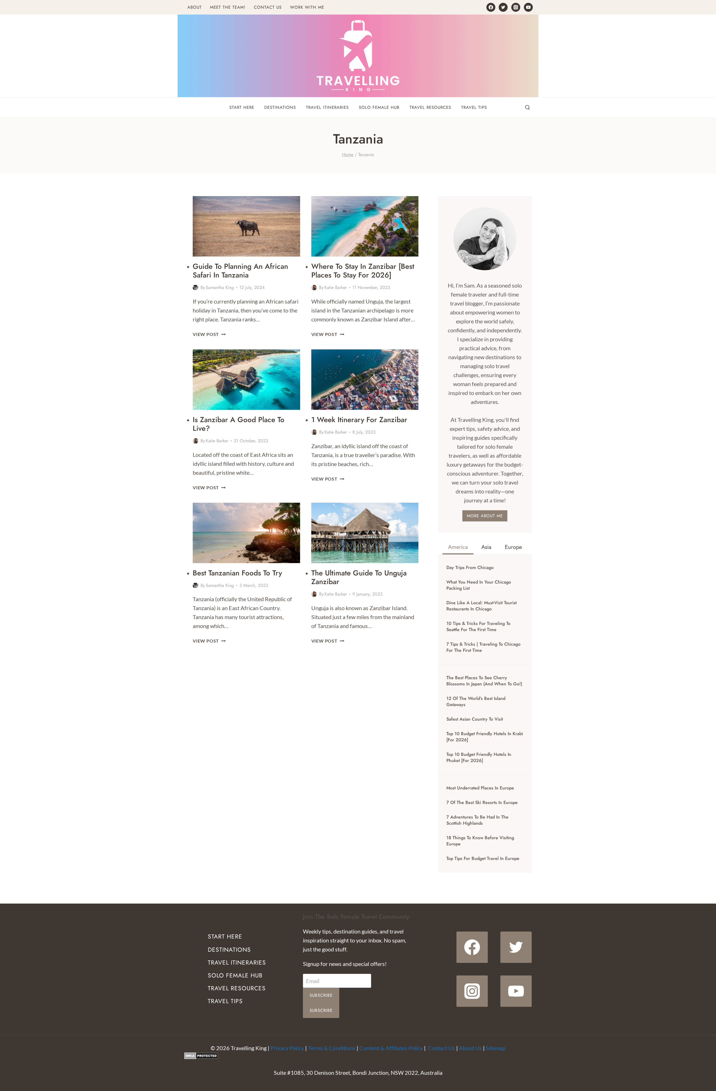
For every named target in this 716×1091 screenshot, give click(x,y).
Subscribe (321, 995)
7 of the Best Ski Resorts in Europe (482, 803)
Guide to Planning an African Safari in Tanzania (240, 270)
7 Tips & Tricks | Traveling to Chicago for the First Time (483, 647)
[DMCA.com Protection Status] (358, 1055)
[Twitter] (503, 7)
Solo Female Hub (379, 107)
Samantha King (220, 287)
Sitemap (495, 1048)
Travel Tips (474, 107)
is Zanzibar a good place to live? (238, 424)
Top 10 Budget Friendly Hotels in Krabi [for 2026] (484, 737)
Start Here (241, 107)
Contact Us (268, 7)
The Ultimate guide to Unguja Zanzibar (359, 577)
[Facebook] (490, 7)
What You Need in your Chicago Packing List (478, 585)
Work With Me (307, 7)
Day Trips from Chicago (470, 568)
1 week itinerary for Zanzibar (359, 419)
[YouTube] (528, 7)
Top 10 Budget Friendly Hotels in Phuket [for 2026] (478, 757)
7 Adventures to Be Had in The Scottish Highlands (477, 820)
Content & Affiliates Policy (391, 1048)
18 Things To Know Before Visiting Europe (480, 841)
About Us (470, 1048)
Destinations (280, 107)
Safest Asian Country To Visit (474, 719)
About (194, 7)
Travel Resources (430, 107)
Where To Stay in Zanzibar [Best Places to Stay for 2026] (362, 270)
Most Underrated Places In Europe (480, 788)
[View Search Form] (527, 107)
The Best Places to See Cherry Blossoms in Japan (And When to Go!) (484, 681)
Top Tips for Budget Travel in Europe (482, 858)
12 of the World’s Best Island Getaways (475, 701)
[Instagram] (515, 7)
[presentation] (246, 226)
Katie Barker (335, 287)
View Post (209, 334)
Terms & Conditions (331, 1048)
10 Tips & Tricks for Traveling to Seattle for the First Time (478, 626)
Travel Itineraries (327, 107)
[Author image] (195, 287)
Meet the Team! (228, 7)
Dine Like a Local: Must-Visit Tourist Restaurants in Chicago (481, 606)
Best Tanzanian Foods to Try (237, 573)
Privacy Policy (287, 1048)
